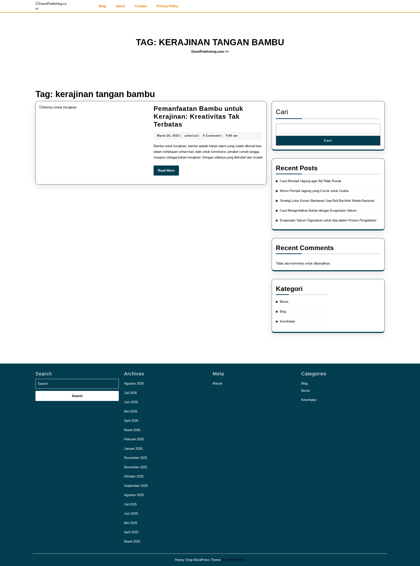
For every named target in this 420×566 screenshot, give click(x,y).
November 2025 (135, 467)
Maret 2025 (132, 541)
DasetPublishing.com (207, 51)
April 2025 (131, 532)
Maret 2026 (132, 430)
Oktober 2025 (134, 476)
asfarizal (191, 135)
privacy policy (167, 6)
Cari (282, 111)
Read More (168, 172)
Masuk (217, 383)
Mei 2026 (130, 411)
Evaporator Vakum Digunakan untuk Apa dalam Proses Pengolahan (328, 220)
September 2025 (136, 486)
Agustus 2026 (134, 383)
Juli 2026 (130, 393)
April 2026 (131, 420)
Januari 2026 (133, 448)
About (120, 6)
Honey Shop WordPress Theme (198, 560)
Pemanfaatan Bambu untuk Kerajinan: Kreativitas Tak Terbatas (198, 116)
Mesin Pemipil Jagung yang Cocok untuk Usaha (314, 191)
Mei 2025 (130, 523)
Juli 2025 (130, 504)
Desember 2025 (135, 458)
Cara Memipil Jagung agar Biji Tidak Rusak (310, 181)
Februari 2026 (134, 439)
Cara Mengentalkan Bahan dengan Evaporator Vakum (318, 210)
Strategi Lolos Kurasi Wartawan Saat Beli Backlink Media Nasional (327, 200)
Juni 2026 (131, 402)
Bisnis (284, 301)
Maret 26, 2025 (168, 135)
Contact (141, 6)
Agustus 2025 (134, 495)
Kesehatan (287, 321)
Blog (102, 6)
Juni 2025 (131, 513)
